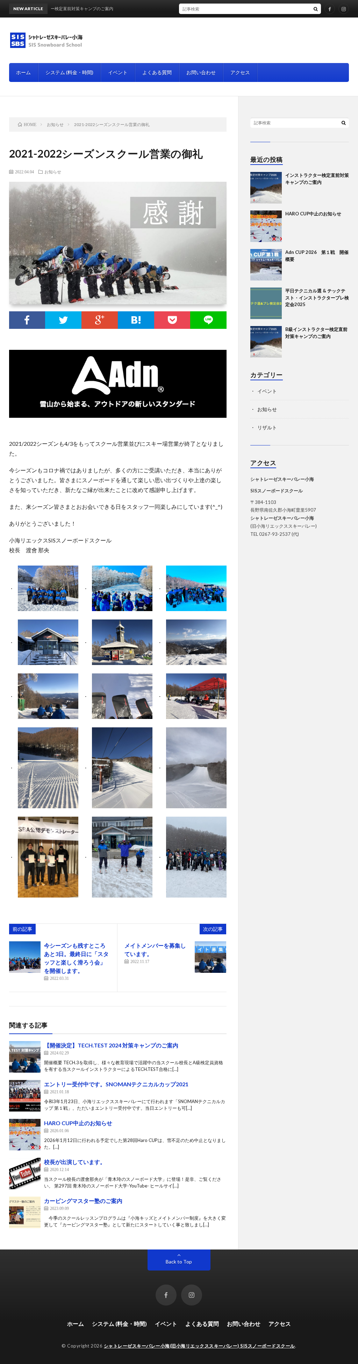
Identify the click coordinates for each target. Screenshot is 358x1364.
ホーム (23, 72)
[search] (315, 9)
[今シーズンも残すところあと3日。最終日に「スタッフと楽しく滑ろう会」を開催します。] (25, 957)
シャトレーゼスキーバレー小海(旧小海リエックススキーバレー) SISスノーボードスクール (199, 1346)
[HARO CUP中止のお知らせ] (25, 1134)
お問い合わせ (201, 72)
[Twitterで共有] (63, 320)
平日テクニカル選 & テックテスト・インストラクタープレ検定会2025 (317, 297)
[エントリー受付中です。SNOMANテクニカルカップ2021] (25, 1096)
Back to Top (179, 1262)
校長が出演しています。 (75, 1161)
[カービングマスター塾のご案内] (25, 1212)
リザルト (267, 427)
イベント (118, 72)
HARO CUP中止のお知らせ (78, 1123)
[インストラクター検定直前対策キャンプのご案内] (266, 187)
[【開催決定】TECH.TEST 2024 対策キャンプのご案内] (25, 1057)
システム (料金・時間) (69, 72)
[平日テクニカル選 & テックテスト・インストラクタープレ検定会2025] (266, 303)
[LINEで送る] (208, 320)
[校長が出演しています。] (25, 1173)
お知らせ (52, 171)
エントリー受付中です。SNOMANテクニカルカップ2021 (116, 1084)
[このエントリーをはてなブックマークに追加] (136, 320)
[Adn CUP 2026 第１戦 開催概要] (266, 265)
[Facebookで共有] (27, 320)
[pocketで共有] (172, 320)
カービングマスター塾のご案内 (83, 1200)
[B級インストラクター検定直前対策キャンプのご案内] (266, 342)
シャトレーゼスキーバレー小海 (282, 518)
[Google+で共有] (99, 320)
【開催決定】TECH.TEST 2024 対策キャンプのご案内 (111, 1045)
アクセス (240, 72)
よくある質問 (157, 72)
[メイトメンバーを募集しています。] (210, 957)
